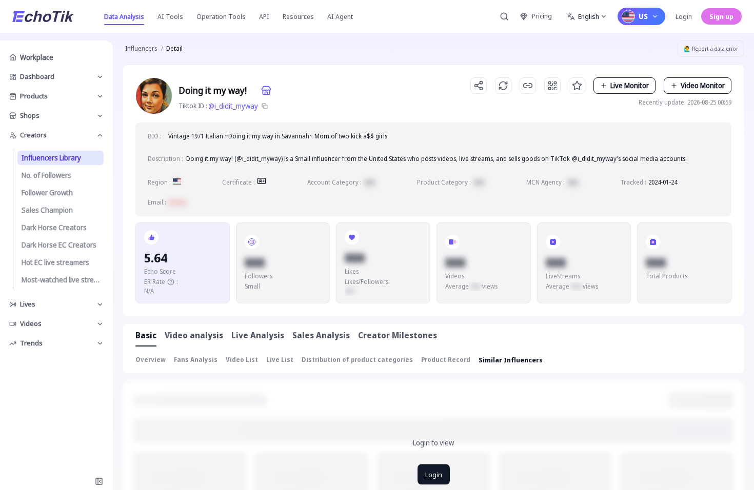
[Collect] (577, 85)
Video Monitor (703, 85)
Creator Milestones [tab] (397, 335)
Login (684, 16)
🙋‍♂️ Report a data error (711, 48)
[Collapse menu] (99, 481)
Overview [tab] (150, 359)
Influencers (141, 48)
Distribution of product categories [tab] (357, 359)
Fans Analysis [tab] (195, 359)
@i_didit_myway (233, 106)
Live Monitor (629, 85)
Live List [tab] (279, 359)
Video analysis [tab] (194, 335)
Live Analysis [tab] (257, 335)
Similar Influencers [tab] (511, 359)
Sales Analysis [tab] (321, 335)
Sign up (721, 16)
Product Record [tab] (445, 359)
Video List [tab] (242, 359)
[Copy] (264, 106)
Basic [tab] (145, 335)
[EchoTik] (43, 16)
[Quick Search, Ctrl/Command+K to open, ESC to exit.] (504, 16)
